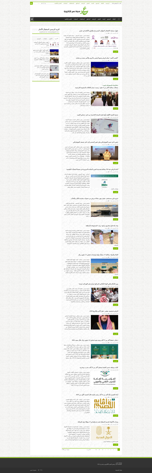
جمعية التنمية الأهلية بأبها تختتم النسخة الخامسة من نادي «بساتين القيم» (97, 115)
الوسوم (39, 38)
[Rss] (45, 3)
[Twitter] (42, 3)
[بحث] (31, 3)
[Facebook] (43, 3)
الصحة (92, 3)
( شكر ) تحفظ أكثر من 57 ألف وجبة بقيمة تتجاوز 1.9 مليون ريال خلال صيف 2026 (95, 340)
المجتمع (97, 3)
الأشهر (50, 38)
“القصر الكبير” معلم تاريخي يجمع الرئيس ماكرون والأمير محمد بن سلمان (97, 58)
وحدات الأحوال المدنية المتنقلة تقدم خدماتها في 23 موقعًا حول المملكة (98, 422)
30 (96, 449)
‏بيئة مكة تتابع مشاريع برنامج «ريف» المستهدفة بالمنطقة (102, 225)
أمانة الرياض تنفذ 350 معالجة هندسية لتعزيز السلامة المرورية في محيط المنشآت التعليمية (92, 169)
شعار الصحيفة (118, 470)
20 (99, 449)
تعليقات (45, 38)
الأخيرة (56, 38)
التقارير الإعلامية (58, 3)
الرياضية (83, 3)
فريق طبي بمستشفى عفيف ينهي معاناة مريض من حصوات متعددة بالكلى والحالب (94, 198)
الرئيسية (107, 3)
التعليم (88, 3)
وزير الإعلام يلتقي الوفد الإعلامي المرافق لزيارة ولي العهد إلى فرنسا (98, 284)
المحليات (65, 3)
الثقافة (102, 3)
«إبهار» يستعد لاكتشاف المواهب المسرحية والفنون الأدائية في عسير (98, 30)
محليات (107, 171)
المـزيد (115, 51)
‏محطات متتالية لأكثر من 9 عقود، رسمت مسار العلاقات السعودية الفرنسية (41, 59)
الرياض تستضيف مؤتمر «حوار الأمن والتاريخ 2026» (103, 311)
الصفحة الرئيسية (105, 60)
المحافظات (71, 3)
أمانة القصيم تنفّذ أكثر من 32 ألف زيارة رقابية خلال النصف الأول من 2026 (97, 394)
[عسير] (76, 10)
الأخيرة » (88, 449)
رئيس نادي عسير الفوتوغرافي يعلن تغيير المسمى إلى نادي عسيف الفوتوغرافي (95, 142)
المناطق (78, 3)
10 (102, 449)
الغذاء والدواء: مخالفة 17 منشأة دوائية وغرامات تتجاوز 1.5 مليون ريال (98, 254)
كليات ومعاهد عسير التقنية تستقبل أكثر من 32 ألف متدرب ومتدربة (99, 367)
